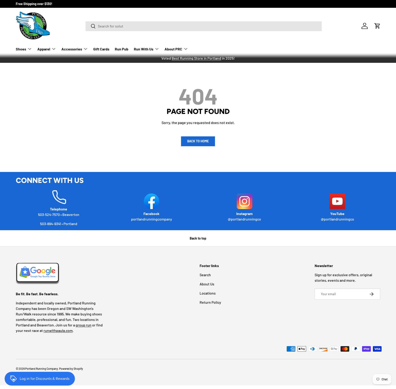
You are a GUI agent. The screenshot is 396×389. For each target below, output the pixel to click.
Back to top (198, 238)
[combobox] (203, 26)
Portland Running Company (41, 368)
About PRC (173, 49)
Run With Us (143, 49)
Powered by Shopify (71, 368)
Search (205, 275)
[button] (377, 26)
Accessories (71, 49)
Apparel (43, 49)
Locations (208, 293)
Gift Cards (101, 49)
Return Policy (210, 302)
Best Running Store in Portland (196, 58)
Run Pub (121, 49)
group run (83, 325)
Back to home (198, 141)
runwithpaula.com (58, 330)
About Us (207, 284)
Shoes (21, 49)
